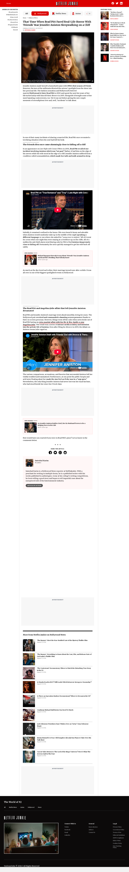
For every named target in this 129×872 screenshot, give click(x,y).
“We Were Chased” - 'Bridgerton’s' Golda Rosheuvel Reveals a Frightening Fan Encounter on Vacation (117, 14)
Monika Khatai (114, 61)
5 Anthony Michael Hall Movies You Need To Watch (55, 659)
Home (8, 3)
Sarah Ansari (114, 29)
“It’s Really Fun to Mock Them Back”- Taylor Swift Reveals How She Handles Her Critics (117, 24)
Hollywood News (33, 18)
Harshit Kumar (114, 40)
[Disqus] (58, 519)
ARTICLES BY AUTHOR (34, 485)
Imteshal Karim (30, 30)
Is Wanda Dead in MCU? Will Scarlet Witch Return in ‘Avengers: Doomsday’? (64, 632)
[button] (93, 81)
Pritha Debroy (114, 18)
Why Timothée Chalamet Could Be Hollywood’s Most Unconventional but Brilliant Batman (118, 46)
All (26, 14)
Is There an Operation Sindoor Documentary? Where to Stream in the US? (64, 646)
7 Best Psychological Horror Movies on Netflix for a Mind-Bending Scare (118, 56)
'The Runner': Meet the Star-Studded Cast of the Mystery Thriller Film (62, 590)
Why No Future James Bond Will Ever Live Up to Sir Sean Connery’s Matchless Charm (118, 35)
